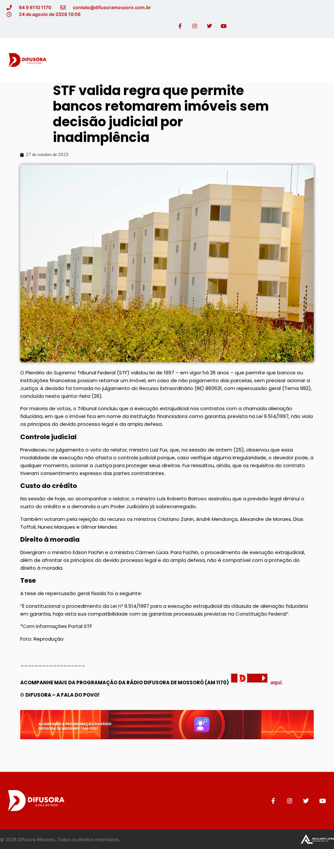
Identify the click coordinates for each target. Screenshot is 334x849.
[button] (322, 60)
